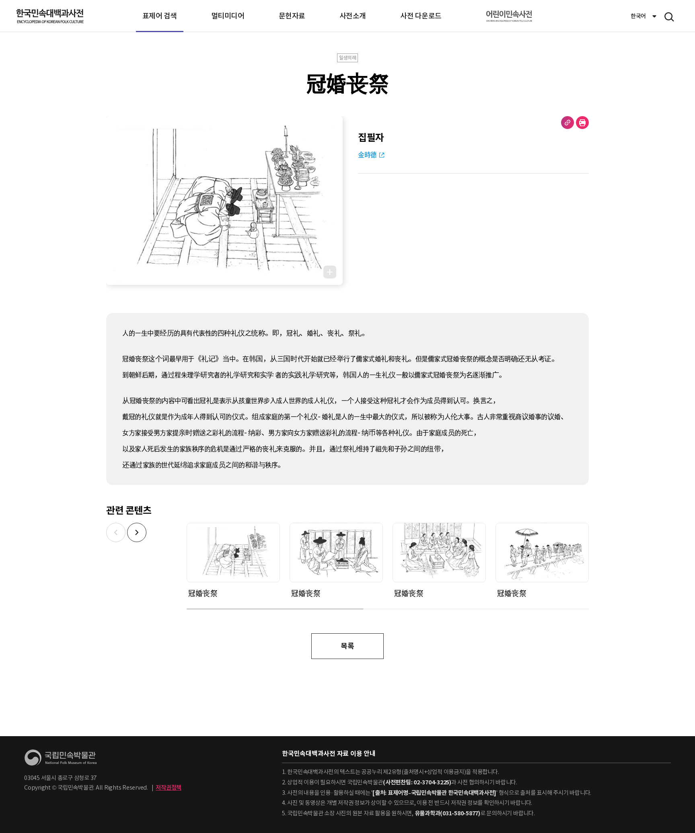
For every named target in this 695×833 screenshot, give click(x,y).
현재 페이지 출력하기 (582, 122)
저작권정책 (168, 787)
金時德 (367, 154)
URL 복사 (567, 122)
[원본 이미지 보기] (329, 272)
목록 (347, 646)
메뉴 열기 (669, 17)
